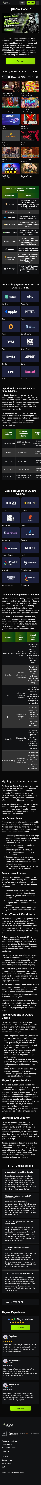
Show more (20, 1408)
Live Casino (13, 76)
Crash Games (23, 76)
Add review (20, 1327)
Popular (4, 77)
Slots (33, 77)
